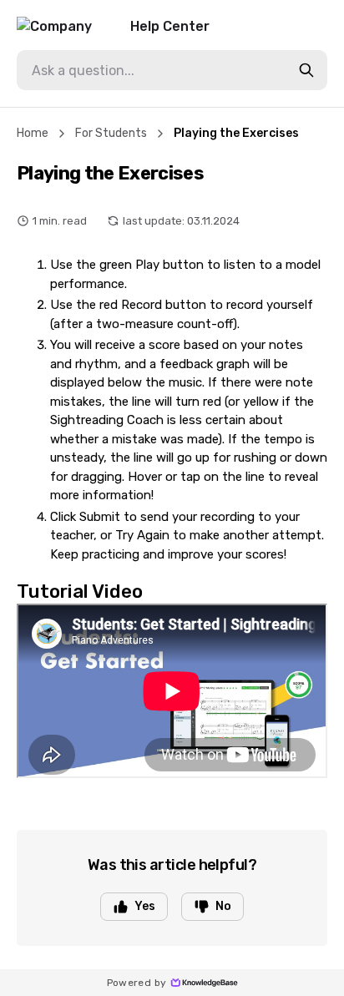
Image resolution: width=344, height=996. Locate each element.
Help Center (170, 26)
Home (32, 133)
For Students (111, 133)
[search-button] (306, 70)
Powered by (137, 982)
